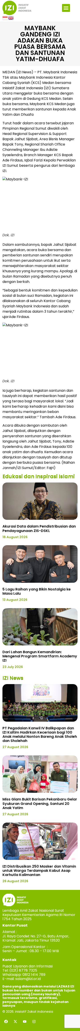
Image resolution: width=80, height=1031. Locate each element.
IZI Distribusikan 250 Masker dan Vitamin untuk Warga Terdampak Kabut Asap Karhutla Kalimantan (39, 870)
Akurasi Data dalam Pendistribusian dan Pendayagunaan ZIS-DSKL (39, 528)
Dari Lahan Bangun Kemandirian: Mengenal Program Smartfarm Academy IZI (39, 656)
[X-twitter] (15, 1021)
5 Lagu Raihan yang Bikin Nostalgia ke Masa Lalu (36, 591)
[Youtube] (24, 1021)
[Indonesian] (5, 17)
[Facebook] (6, 1021)
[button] (66, 8)
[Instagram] (34, 1021)
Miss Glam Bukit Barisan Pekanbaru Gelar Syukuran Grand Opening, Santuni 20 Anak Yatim (39, 803)
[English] (11, 17)
